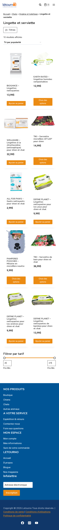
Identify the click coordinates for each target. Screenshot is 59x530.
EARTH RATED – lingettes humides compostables (42, 79)
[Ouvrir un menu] (53, 5)
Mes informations (12, 443)
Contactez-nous (11, 423)
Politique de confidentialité (17, 515)
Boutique (7, 395)
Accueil (6, 14)
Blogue (6, 467)
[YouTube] (36, 523)
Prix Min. (7, 368)
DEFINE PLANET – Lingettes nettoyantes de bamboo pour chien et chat (42, 323)
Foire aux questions (13, 428)
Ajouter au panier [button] (16, 103)
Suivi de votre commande (16, 448)
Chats (14, 14)
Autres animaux (11, 409)
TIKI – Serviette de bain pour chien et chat (42, 259)
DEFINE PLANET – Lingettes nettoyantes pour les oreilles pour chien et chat (15, 321)
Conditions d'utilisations (38, 511)
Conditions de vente (13, 511)
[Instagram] (29, 523)
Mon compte (9, 438)
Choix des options (43, 101)
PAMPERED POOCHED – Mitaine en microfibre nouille (15, 262)
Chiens (6, 399)
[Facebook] (22, 523)
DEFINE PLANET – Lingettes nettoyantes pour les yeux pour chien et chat (42, 204)
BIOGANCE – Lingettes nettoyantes (13, 88)
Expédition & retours (13, 419)
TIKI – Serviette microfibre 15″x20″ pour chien (42, 139)
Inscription (11, 492)
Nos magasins (10, 472)
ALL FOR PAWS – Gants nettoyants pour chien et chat (16, 201)
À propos (8, 462)
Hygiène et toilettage (28, 14)
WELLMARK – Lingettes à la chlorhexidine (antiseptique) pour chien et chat (16, 145)
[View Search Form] (40, 4)
